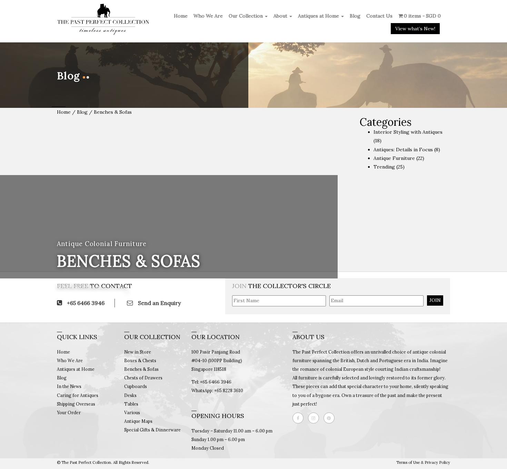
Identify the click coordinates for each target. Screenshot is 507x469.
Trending (384, 167)
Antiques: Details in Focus (403, 149)
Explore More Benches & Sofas (92, 287)
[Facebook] (299, 418)
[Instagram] (315, 418)
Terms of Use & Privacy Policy (423, 462)
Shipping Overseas (76, 404)
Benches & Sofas (141, 369)
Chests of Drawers (143, 377)
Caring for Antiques (77, 395)
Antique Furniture (394, 158)
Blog (355, 16)
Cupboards (135, 386)
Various (132, 412)
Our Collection (246, 16)
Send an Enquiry (159, 302)
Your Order (69, 412)
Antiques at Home (319, 16)
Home (181, 16)
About (281, 16)
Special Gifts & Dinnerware (152, 429)
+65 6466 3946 (85, 302)
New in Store (137, 352)
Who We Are (208, 16)
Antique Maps (138, 421)
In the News (69, 386)
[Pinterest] (331, 418)
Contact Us (379, 16)
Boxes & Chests (140, 360)
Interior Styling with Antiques (408, 132)
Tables (131, 404)
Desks (130, 395)
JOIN (435, 300)
